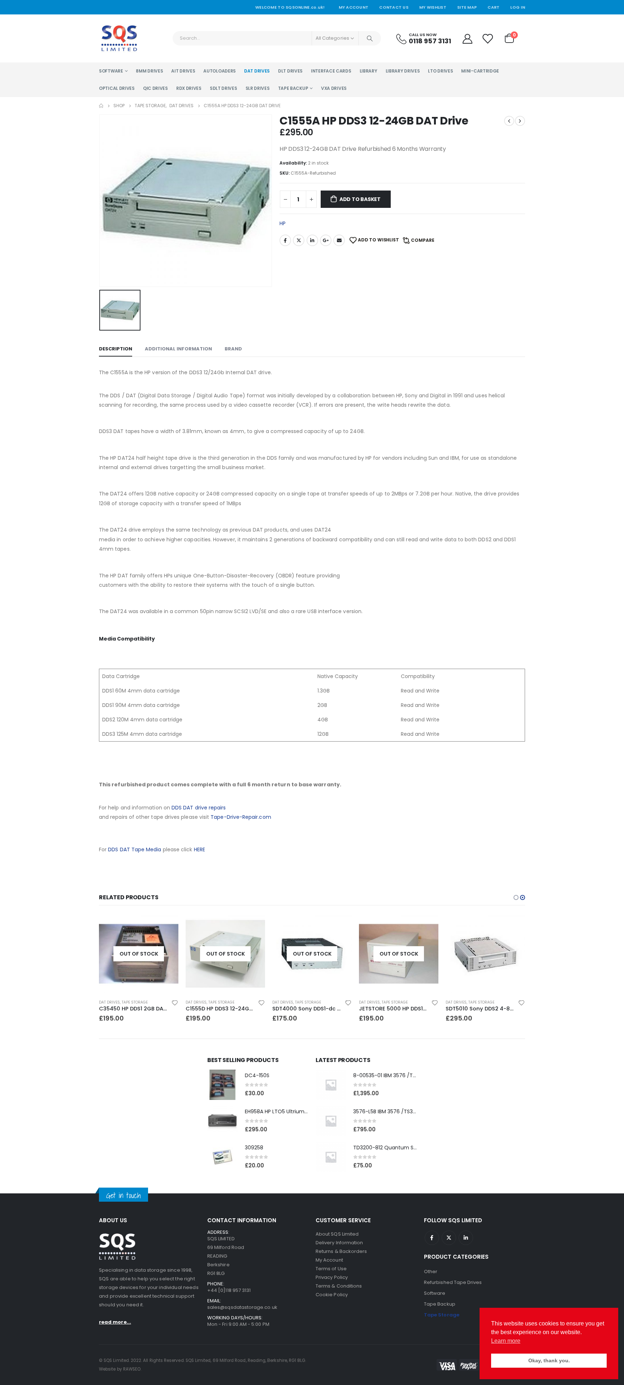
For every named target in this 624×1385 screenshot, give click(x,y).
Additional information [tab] (178, 348)
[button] (516, 897)
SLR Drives (258, 88)
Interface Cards (331, 71)
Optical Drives (117, 88)
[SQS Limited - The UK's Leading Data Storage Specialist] (119, 38)
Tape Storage (135, 1002)
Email (339, 240)
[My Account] (467, 38)
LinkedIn (312, 240)
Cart (493, 7)
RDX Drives (189, 88)
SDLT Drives (223, 88)
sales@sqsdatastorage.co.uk (242, 1307)
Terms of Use (331, 1268)
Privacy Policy (332, 1277)
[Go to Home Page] (101, 105)
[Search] (370, 38)
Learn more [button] (505, 1341)
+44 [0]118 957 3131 (229, 1290)
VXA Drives (334, 88)
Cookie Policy (332, 1294)
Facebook (285, 240)
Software (111, 71)
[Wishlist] (487, 38)
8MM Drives (149, 71)
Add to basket (360, 199)
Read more (166, 925)
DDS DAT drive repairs (199, 807)
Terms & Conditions (339, 1286)
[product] (485, 953)
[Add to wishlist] (174, 1002)
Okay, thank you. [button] (549, 1360)
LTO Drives (440, 71)
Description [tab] (115, 348)
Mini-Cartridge (480, 71)
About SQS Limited (337, 1234)
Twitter (298, 240)
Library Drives (403, 71)
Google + (326, 240)
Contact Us (393, 7)
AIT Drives (183, 71)
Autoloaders (219, 71)
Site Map (467, 7)
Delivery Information (339, 1242)
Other (430, 1271)
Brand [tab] (233, 348)
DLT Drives (290, 71)
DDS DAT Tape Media (134, 849)
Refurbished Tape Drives (453, 1282)
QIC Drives (155, 88)
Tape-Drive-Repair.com (241, 817)
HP (283, 223)
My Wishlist (432, 7)
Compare (422, 240)
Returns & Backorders (341, 1251)
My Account (354, 7)
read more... (115, 1322)
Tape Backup (293, 88)
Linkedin (466, 1238)
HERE (199, 849)
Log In (517, 7)
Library (368, 71)
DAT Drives (257, 71)
